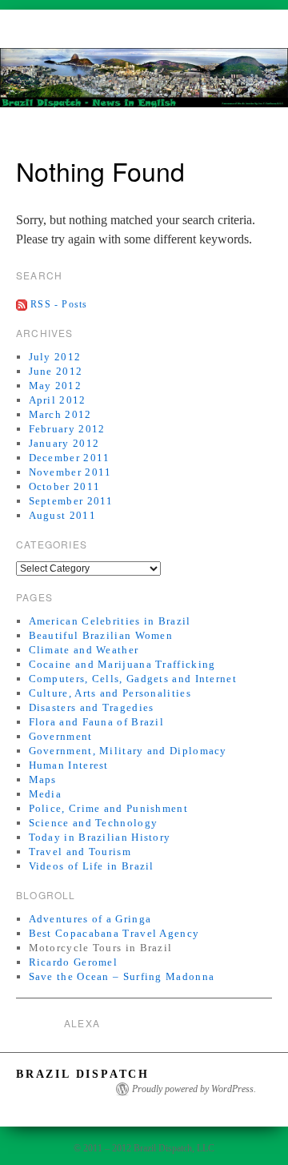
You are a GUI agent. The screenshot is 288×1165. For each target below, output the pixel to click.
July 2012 (55, 357)
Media (45, 794)
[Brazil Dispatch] (144, 84)
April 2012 (57, 400)
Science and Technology (93, 823)
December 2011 (69, 458)
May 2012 (55, 386)
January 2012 (64, 443)
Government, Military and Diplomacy (128, 751)
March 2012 (60, 414)
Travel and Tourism (80, 852)
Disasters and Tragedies (91, 707)
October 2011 (65, 486)
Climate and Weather (84, 650)
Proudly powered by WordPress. (194, 1089)
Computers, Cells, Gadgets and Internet (133, 679)
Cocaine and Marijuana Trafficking (122, 664)
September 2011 (71, 501)
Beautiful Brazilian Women (101, 635)
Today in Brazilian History (100, 837)
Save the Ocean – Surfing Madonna (122, 976)
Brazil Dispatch (83, 1074)
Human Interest (69, 765)
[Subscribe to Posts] (21, 304)
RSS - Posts (58, 304)
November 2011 (70, 472)
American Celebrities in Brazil (110, 621)
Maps (43, 779)
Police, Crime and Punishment (108, 808)
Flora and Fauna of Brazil (97, 722)
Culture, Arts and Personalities (110, 693)
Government (61, 736)
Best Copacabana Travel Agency (114, 933)
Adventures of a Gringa (90, 919)
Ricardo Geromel (73, 962)
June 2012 (56, 371)
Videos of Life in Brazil (91, 866)
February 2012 (67, 429)
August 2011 (62, 515)
